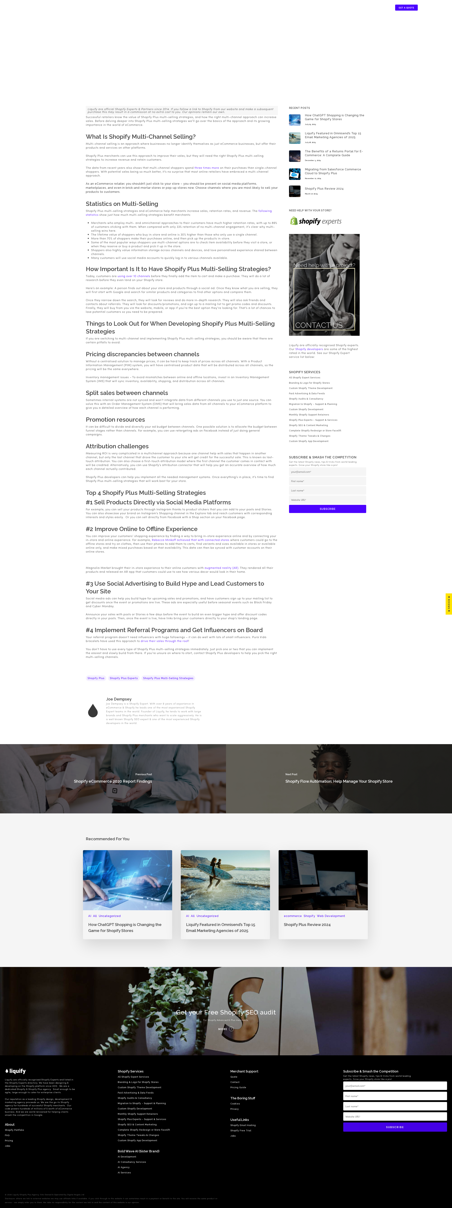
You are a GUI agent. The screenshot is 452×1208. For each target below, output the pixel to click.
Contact (235, 1082)
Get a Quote (406, 7)
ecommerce (293, 916)
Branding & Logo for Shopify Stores (309, 383)
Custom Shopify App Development (309, 441)
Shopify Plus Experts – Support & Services (313, 420)
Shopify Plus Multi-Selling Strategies (168, 678)
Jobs (7, 1146)
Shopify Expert (138, 703)
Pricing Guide (238, 1087)
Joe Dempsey (119, 699)
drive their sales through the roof (164, 641)
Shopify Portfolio (376, 7)
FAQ (7, 1135)
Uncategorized (110, 916)
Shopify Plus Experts (124, 678)
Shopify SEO (131, 719)
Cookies (235, 1104)
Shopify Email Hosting (243, 1125)
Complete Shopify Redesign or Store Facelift (315, 430)
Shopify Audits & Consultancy (306, 399)
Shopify (309, 916)
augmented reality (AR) (221, 568)
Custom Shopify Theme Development (311, 388)
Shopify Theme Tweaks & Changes (309, 436)
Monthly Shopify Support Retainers (309, 415)
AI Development (127, 1157)
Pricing (9, 1140)
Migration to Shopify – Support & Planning (313, 404)
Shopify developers (309, 349)
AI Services (124, 1172)
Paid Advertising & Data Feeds (307, 393)
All (95, 916)
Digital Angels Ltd (75, 1194)
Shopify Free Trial (240, 1130)
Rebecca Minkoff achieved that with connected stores (190, 540)
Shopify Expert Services (337, 7)
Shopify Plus (96, 678)
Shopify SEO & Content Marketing (308, 425)
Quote (233, 1077)
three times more (207, 168)
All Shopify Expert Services (304, 377)
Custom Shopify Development (306, 409)
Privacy (234, 1109)
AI (89, 916)
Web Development (331, 916)
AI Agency (124, 1167)
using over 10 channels (134, 276)
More (222, 1029)
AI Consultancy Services (132, 1162)
